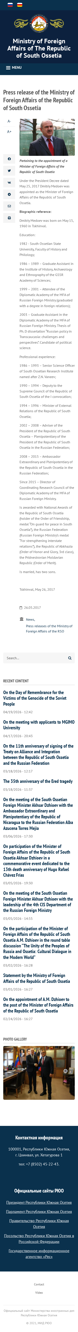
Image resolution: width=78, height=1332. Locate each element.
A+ (9, 131)
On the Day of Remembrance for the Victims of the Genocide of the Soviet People (34, 698)
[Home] (39, 23)
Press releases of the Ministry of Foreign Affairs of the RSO (49, 628)
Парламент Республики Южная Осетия (39, 1211)
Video (39, 1293)
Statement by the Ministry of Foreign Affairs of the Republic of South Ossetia (36, 978)
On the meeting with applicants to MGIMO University (39, 725)
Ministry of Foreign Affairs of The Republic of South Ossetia (39, 48)
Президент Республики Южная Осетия (39, 1202)
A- (9, 121)
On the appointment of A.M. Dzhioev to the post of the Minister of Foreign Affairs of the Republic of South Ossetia (38, 1005)
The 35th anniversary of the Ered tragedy (38, 781)
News (30, 619)
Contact (39, 1284)
